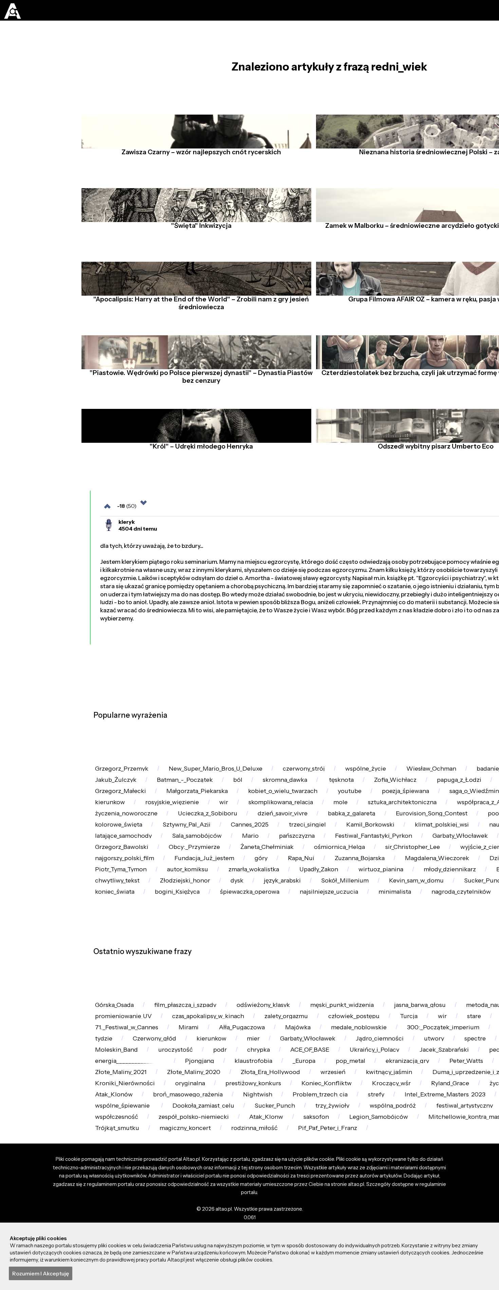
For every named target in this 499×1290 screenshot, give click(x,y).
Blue (414, 987)
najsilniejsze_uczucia (415, 1063)
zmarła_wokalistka (270, 1025)
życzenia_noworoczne (297, 910)
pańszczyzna (115, 968)
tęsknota (437, 853)
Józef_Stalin (184, 872)
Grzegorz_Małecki (252, 872)
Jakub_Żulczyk (190, 853)
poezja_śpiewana (121, 891)
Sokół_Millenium (426, 1044)
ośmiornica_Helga (205, 987)
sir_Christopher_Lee (284, 987)
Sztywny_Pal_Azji (452, 929)
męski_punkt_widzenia (365, 1203)
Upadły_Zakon (340, 1025)
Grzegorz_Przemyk (125, 834)
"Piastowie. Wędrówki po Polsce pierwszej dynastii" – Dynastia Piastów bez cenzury (198, 398)
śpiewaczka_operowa (330, 1063)
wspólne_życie (388, 834)
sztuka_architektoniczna (132, 910)
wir (393, 891)
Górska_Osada (117, 1203)
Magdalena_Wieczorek (382, 1006)
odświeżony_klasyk (280, 1203)
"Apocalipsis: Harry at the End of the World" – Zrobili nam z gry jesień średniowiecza (198, 319)
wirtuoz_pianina (408, 1025)
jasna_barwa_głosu (450, 1203)
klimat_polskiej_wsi (262, 949)
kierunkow (268, 891)
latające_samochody (383, 949)
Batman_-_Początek (265, 853)
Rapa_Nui (234, 1006)
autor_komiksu (197, 1025)
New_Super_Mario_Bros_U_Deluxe (227, 834)
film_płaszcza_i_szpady (195, 1203)
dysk (307, 1044)
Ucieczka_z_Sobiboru (384, 910)
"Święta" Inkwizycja (199, 242)
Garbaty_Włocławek (293, 968)
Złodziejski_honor (250, 1044)
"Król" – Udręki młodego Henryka (199, 473)
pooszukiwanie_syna (300, 929)
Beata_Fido (112, 1044)
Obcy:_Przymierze (454, 968)
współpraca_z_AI (216, 910)
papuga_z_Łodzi (119, 872)
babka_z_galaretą (121, 929)
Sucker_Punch (117, 1063)
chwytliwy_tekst (176, 1044)
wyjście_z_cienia (360, 987)
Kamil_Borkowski (184, 949)
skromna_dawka (376, 853)
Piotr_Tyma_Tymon (124, 1025)
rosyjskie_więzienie (336, 891)
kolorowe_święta (379, 929)
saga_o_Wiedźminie (199, 891)
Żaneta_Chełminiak (125, 987)
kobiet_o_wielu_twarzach (428, 872)
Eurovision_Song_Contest (208, 929)
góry (190, 1006)
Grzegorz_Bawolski (375, 968)
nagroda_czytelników (128, 1082)
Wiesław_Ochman (460, 834)
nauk (321, 949)
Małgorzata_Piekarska (335, 872)
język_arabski (358, 1044)
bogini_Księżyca (251, 1063)
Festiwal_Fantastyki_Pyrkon (199, 968)
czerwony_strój (321, 834)
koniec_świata (183, 1063)
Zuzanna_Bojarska (298, 1006)
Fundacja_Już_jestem (127, 1006)
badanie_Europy (120, 853)
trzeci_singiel (115, 949)
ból (323, 853)
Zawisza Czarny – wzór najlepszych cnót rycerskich (199, 168)
